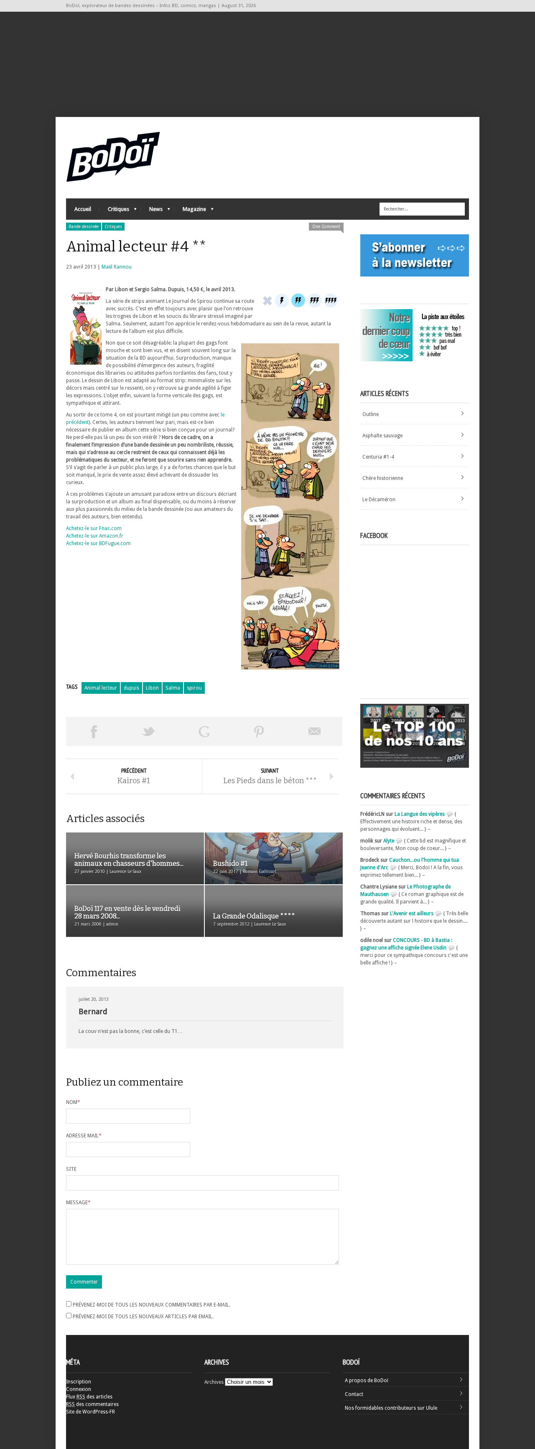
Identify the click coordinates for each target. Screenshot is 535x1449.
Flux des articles (89, 1397)
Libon (152, 688)
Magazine (190, 211)
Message (78, 1202)
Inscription (78, 1382)
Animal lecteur (100, 688)
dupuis (131, 688)
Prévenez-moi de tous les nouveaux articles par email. (143, 1317)
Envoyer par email (314, 731)
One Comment (326, 226)
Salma (173, 688)
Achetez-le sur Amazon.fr (94, 536)
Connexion (78, 1389)
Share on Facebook (93, 731)
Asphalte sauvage (382, 436)
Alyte (388, 841)
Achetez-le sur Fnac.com (94, 528)
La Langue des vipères (420, 814)
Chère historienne (382, 478)
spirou (194, 688)
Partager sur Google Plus (204, 731)
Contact (354, 1394)
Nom (73, 1102)
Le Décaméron (378, 499)
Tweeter (148, 731)
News (152, 211)
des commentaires (92, 1404)
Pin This (259, 731)
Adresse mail (84, 1136)
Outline (370, 414)
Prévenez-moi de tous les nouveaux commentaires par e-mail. (151, 1305)
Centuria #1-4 (378, 457)
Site (71, 1169)
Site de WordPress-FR (90, 1412)
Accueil (82, 209)
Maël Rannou (117, 267)
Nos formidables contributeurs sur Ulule (391, 1408)
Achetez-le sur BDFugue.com (98, 543)
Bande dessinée (84, 226)
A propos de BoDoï (366, 1380)
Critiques (114, 211)
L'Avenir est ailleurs (411, 913)
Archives (214, 1382)
